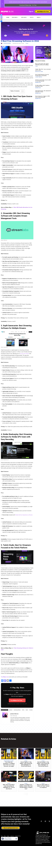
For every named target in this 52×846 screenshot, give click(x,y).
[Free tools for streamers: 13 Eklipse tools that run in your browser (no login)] (9, 753)
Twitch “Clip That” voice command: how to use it (43, 70)
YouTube (30, 709)
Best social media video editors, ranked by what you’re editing (42, 64)
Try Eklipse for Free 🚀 (17, 700)
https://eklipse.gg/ (13, 715)
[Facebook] (41, 821)
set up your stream (24, 353)
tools (36, 66)
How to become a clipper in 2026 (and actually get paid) (42, 97)
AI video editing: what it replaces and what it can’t (42, 86)
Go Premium (26, 34)
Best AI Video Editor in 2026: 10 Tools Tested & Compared (43, 786)
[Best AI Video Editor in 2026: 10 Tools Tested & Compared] (43, 776)
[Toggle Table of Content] (21, 91)
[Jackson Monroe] (2, 43)
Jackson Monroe (7, 43)
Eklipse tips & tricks (39, 71)
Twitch (27, 709)
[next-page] (27, 794)
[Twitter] (49, 821)
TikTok (23, 709)
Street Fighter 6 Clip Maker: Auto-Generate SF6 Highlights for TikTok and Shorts (26, 764)
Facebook (10, 709)
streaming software (17, 709)
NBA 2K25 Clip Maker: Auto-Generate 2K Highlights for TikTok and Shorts (9, 786)
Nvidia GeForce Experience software (23, 515)
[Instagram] (45, 821)
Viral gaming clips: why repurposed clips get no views (43, 91)
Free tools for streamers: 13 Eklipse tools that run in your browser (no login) (9, 764)
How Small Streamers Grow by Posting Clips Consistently (42, 75)
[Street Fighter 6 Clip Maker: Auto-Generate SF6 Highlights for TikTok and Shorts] (26, 753)
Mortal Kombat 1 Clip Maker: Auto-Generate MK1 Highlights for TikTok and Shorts (43, 764)
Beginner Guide (38, 82)
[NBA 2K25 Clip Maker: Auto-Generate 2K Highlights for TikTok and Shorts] (9, 776)
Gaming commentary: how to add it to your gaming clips (43, 80)
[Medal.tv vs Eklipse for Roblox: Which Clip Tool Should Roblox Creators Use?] (26, 776)
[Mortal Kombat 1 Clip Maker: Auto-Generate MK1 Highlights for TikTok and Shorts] (43, 753)
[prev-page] (25, 794)
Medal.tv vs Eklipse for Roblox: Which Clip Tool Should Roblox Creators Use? (26, 786)
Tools (27, 43)
